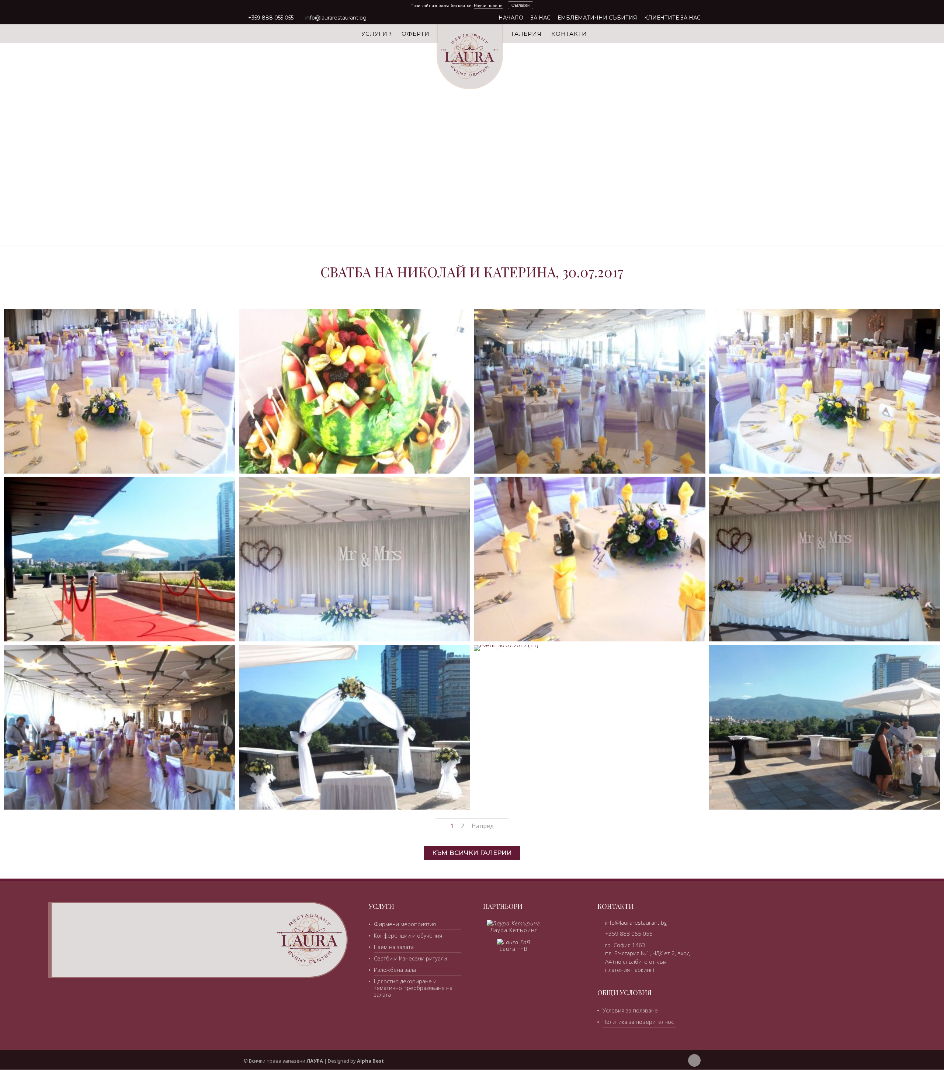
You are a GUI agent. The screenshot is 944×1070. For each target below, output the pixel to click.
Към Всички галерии (472, 852)
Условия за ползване (630, 1010)
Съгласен (520, 5)
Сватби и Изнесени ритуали (410, 958)
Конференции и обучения (408, 935)
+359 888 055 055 (271, 17)
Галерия (526, 34)
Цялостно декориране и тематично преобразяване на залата (413, 987)
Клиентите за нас (672, 18)
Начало (511, 18)
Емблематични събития (597, 18)
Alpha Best (370, 1060)
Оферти (416, 34)
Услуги (374, 34)
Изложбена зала (395, 969)
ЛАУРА (314, 1060)
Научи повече (488, 5)
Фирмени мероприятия (405, 924)
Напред (483, 826)
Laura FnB (514, 948)
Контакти (569, 34)
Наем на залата (394, 946)
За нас (540, 18)
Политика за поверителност (639, 1021)
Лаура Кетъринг (513, 930)
